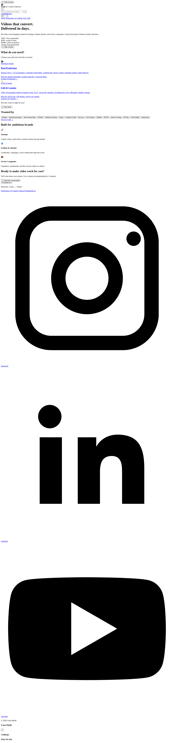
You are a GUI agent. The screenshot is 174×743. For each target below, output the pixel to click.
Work (3, 18)
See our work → (7, 120)
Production (10, 18)
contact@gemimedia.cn (27, 191)
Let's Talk (26, 18)
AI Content (18, 18)
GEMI (6, 14)
